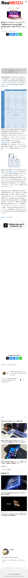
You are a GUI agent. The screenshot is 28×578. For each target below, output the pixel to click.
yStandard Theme (7, 576)
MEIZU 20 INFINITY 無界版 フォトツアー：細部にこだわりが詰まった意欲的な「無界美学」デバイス (14, 462)
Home (2, 568)
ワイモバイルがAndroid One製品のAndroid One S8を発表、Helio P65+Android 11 (9, 380)
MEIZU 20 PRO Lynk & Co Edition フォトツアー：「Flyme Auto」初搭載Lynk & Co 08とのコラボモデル (13, 441)
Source (10, 217)
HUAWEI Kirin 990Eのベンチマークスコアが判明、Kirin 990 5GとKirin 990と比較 (18, 373)
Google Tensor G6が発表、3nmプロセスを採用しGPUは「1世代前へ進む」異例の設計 (13, 514)
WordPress (22, 576)
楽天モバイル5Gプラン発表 (9, 82)
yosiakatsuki (13, 576)
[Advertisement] (14, 52)
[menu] (26, 1)
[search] (25, 417)
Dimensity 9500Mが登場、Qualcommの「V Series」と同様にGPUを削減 (14, 493)
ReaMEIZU (17, 574)
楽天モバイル (4, 217)
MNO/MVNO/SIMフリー (13, 31)
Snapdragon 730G (11, 172)
